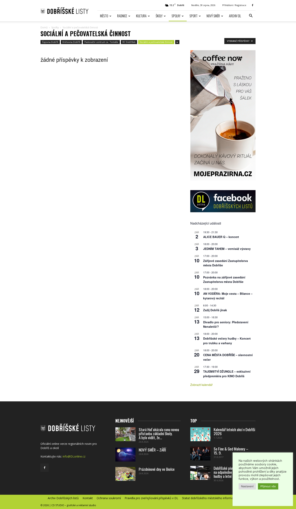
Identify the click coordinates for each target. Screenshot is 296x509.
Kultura (141, 15)
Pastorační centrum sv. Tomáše (101, 41)
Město (104, 15)
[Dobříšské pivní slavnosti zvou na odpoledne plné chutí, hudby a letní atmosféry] (200, 473)
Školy (159, 15)
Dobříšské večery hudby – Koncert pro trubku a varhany (227, 340)
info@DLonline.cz (74, 456)
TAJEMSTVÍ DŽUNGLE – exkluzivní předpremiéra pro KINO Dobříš (226, 373)
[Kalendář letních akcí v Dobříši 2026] (200, 434)
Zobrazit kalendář (201, 385)
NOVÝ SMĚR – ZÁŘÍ (152, 449)
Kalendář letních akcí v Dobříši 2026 (234, 431)
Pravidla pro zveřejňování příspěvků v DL (151, 498)
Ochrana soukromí (109, 498)
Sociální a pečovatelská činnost (156, 41)
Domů (44, 27)
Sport (193, 15)
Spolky (176, 15)
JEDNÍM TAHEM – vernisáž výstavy (227, 249)
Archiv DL (235, 15)
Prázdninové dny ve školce (157, 469)
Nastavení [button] (247, 486)
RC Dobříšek (129, 41)
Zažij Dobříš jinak (215, 310)
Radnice (122, 15)
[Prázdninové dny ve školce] (125, 474)
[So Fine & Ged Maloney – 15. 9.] (200, 454)
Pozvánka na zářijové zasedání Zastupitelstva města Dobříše (224, 279)
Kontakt (88, 498)
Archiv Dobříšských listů (63, 498)
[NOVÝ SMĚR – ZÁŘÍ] (125, 455)
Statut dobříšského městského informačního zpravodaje (219, 498)
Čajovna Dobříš (50, 41)
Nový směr (213, 15)
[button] (251, 16)
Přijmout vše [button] (268, 486)
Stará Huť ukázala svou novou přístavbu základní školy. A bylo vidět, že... (159, 433)
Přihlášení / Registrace (234, 5)
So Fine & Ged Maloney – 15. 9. (231, 450)
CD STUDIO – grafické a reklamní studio (73, 505)
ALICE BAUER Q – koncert (221, 237)
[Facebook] (252, 5)
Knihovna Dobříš (71, 41)
